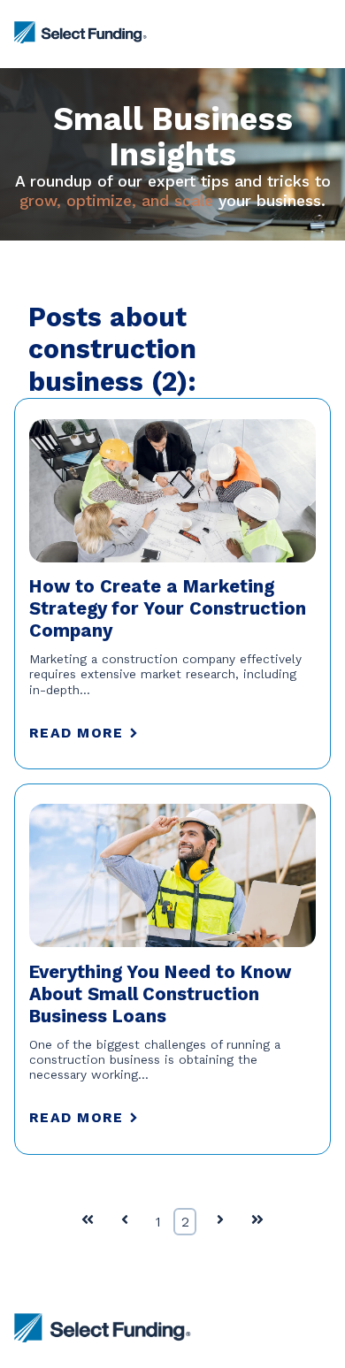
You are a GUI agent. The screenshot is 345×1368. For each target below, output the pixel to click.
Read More (76, 732)
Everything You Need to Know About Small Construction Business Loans (160, 994)
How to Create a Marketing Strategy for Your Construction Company (167, 608)
